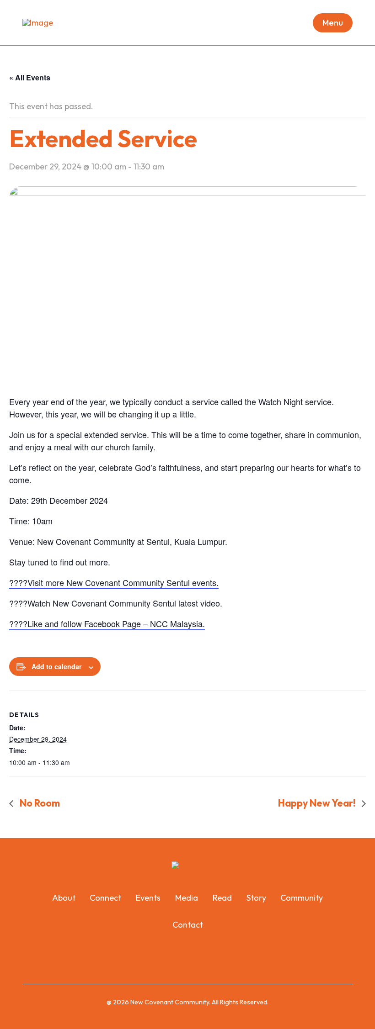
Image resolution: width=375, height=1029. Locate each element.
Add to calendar (56, 666)
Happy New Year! (317, 803)
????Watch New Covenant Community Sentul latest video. (115, 603)
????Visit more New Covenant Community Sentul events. (114, 582)
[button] (333, 22)
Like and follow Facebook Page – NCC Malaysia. (116, 623)
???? (18, 623)
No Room (39, 803)
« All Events (29, 77)
